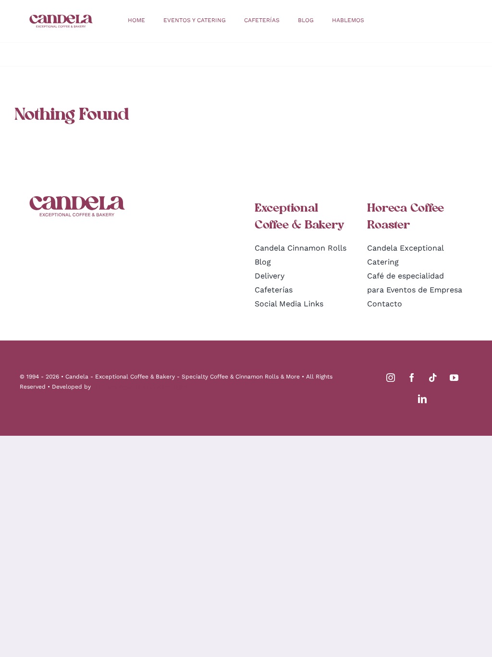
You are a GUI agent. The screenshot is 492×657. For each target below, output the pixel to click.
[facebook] (412, 377)
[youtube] (454, 377)
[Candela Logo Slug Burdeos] (60, 18)
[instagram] (390, 377)
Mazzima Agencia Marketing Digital (141, 386)
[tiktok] (433, 377)
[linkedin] (422, 399)
